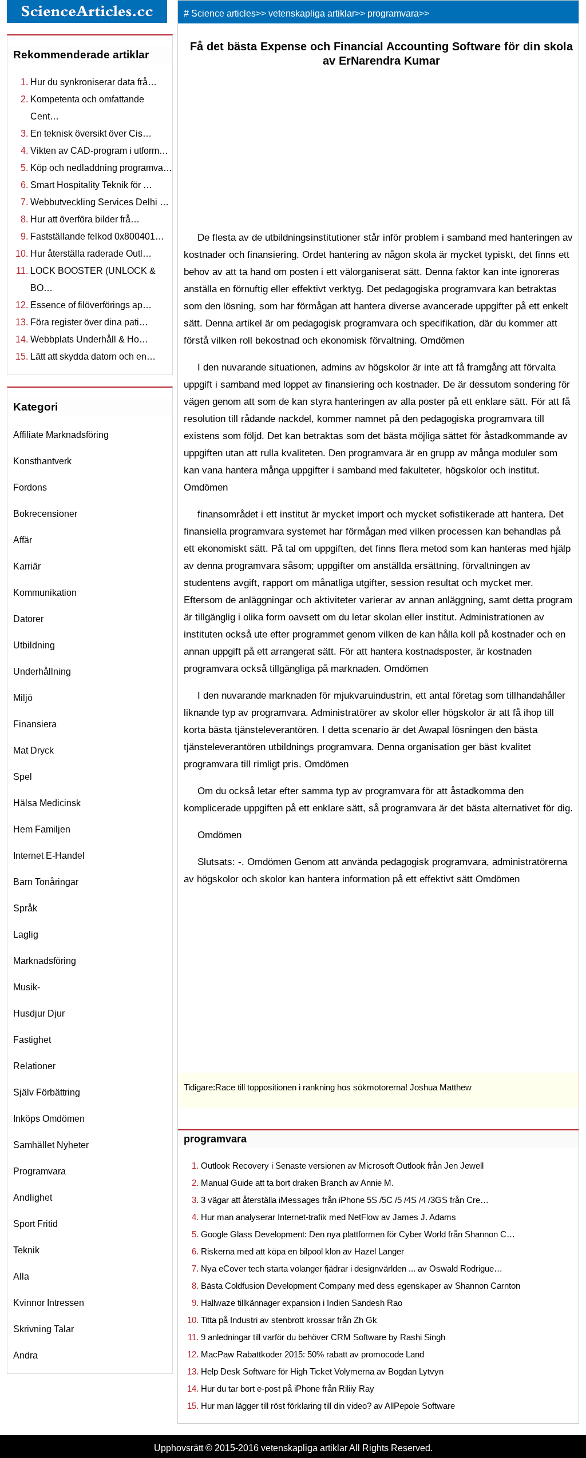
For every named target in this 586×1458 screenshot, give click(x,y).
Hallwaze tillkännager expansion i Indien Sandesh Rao (301, 1303)
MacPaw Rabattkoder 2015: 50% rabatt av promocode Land (312, 1354)
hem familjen (41, 829)
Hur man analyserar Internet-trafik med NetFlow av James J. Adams (328, 1217)
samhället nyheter (51, 1145)
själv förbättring (46, 1092)
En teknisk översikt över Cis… (91, 133)
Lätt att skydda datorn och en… (93, 356)
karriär (27, 566)
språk (25, 908)
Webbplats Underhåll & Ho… (89, 339)
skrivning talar (43, 1329)
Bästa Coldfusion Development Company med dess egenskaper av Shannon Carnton (360, 1285)
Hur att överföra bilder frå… (85, 219)
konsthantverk (42, 461)
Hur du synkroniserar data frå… (93, 82)
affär (22, 540)
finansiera (35, 724)
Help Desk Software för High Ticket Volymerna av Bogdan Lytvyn (322, 1371)
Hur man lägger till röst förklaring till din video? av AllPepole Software (328, 1406)
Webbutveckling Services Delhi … (99, 202)
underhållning (42, 671)
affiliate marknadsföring (61, 435)
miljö (23, 698)
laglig (25, 934)
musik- (26, 987)
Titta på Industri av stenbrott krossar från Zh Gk (289, 1320)
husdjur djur (39, 1013)
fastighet (32, 1040)
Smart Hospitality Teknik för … (91, 185)
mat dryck (33, 750)
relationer (34, 1066)
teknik (26, 1250)
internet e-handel (49, 856)
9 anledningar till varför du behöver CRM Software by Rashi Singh (323, 1337)
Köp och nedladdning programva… (101, 168)
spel (22, 777)
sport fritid (35, 1224)
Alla (21, 1276)
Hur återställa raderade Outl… (91, 253)
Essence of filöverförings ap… (91, 305)
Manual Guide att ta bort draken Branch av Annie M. (297, 1183)
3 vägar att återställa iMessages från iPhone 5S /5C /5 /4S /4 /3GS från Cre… (345, 1200)
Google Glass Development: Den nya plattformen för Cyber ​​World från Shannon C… (358, 1234)
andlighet (32, 1197)
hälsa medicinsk (47, 803)
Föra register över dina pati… (89, 322)
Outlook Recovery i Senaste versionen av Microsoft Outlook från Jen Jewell (342, 1165)
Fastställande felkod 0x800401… (97, 236)
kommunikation (45, 592)
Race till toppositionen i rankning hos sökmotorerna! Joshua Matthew (343, 1087)
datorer (28, 619)
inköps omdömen (49, 1119)
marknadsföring (44, 961)
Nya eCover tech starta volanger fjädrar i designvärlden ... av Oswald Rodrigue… (351, 1268)
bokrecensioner (45, 514)
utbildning (34, 645)
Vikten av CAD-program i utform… (99, 151)
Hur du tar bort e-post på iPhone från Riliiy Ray (287, 1388)
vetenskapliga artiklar (311, 13)
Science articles (223, 13)
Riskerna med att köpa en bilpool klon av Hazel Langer (302, 1251)
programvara (39, 1171)
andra (25, 1355)
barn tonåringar (45, 882)
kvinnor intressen (48, 1303)
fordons (30, 487)
